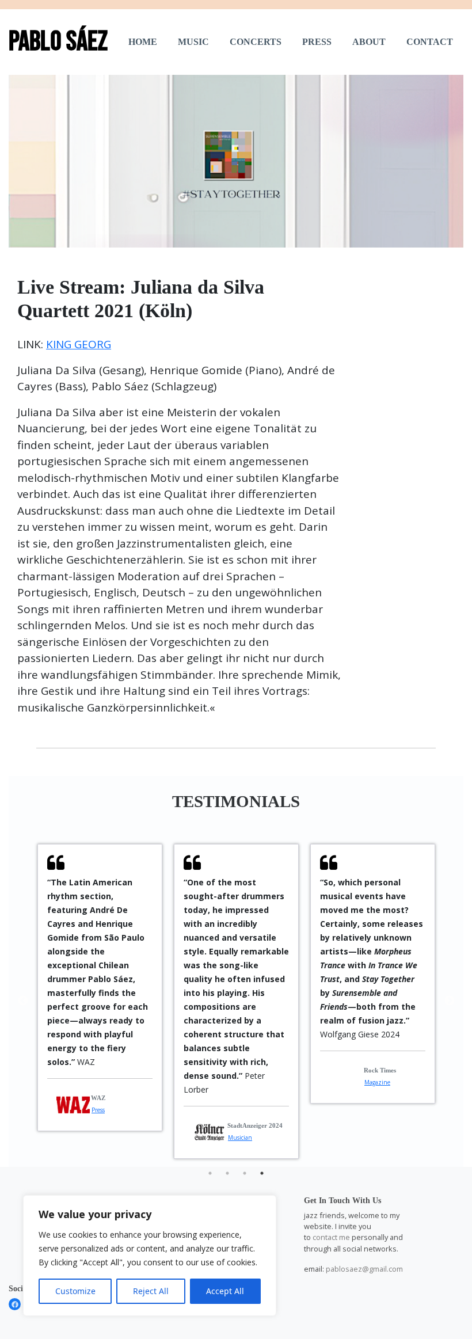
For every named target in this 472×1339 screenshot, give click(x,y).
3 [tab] (244, 1173)
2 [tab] (227, 1173)
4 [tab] (262, 1173)
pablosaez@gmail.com (364, 1269)
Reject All (151, 1290)
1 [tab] (210, 1173)
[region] (149, 1255)
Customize (75, 1290)
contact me (331, 1237)
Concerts (255, 42)
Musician (240, 1137)
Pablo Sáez (58, 41)
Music (193, 42)
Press (317, 42)
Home (142, 42)
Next (449, 1001)
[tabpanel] (99, 987)
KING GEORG (78, 344)
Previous (23, 1001)
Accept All (225, 1290)
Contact (429, 42)
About (369, 42)
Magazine (377, 1082)
